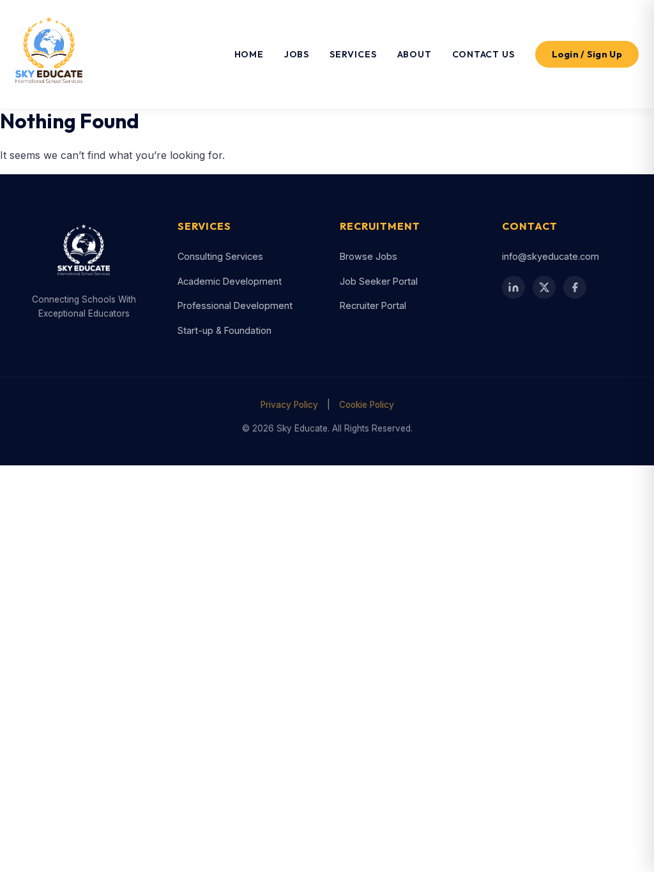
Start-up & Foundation (224, 330)
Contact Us (483, 54)
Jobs (296, 54)
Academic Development (230, 281)
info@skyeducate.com (550, 256)
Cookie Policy (366, 405)
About (414, 54)
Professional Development (235, 305)
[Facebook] (574, 287)
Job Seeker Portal (379, 281)
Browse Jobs (368, 256)
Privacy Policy (289, 405)
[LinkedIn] (513, 287)
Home (249, 54)
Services (353, 54)
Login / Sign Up (587, 54)
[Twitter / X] (544, 287)
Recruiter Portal (373, 305)
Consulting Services (220, 256)
